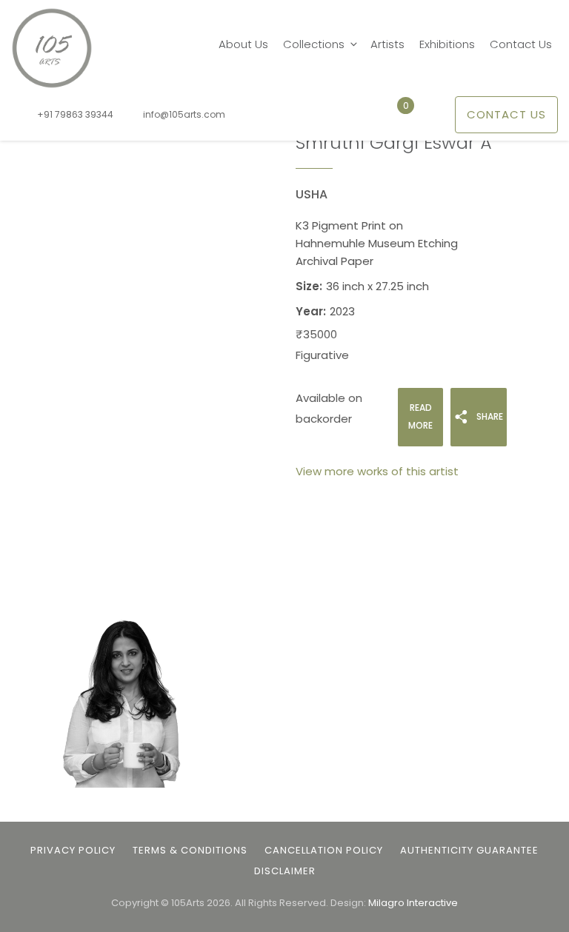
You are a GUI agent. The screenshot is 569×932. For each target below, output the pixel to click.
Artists (387, 44)
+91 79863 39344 (75, 114)
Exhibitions (447, 44)
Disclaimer (285, 871)
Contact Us (521, 44)
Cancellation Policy (323, 850)
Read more (420, 416)
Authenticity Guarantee (469, 850)
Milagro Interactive (413, 903)
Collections (314, 44)
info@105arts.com (184, 114)
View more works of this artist (377, 471)
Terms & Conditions (190, 850)
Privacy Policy (73, 850)
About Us (243, 44)
